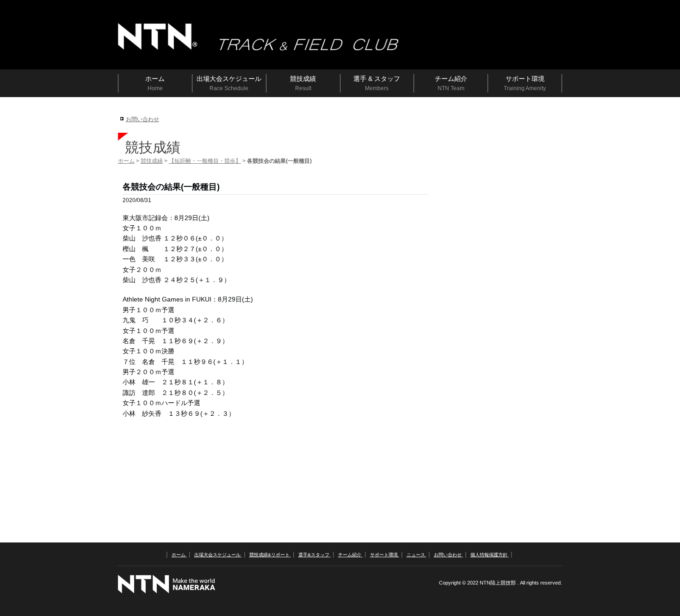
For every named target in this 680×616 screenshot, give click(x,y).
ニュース (416, 554)
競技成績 (152, 161)
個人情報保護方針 (488, 554)
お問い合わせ (142, 119)
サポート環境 (384, 554)
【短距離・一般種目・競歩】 (205, 161)
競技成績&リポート (269, 554)
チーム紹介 (349, 554)
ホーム (126, 161)
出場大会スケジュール (217, 554)
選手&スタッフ (313, 554)
